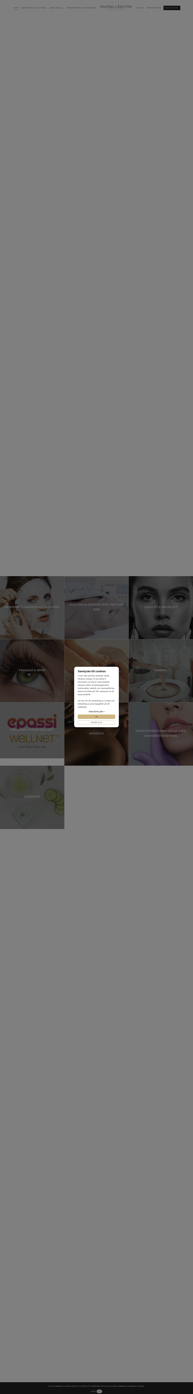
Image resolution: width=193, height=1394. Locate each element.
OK (96, 717)
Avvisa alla (96, 722)
